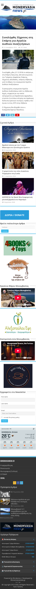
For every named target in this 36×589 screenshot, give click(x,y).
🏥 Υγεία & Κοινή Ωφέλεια (11, 571)
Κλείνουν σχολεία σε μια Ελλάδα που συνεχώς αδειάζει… (20, 501)
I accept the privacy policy (11, 417)
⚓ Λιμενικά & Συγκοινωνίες (12, 566)
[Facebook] (18, 482)
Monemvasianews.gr (18, 580)
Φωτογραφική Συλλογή (8, 471)
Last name (4, 403)
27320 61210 (30, 547)
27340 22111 (30, 550)
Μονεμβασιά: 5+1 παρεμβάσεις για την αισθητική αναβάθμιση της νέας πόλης (21, 512)
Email (3, 410)
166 (33, 557)
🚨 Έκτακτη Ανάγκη (9, 539)
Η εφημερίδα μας (6, 465)
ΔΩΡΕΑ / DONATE (14, 215)
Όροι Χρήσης (18, 587)
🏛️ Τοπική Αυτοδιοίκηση (11, 562)
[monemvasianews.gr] (18, 7)
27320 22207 (29, 543)
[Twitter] (21, 482)
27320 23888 (29, 553)
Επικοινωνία (5, 468)
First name (4, 397)
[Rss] (14, 482)
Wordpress (17, 578)
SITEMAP (3, 474)
